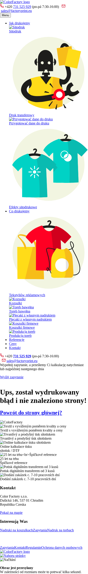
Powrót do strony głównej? (31, 413)
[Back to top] (13, 556)
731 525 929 (22, 7)
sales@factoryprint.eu (16, 11)
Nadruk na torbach (60, 530)
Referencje (16, 340)
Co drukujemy (19, 211)
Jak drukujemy (19, 23)
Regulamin (33, 547)
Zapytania (40, 530)
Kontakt (15, 348)
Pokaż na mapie (11, 512)
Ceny (13, 344)
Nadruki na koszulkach (16, 530)
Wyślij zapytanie (11, 377)
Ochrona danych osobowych (61, 547)
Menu (5, 15)
